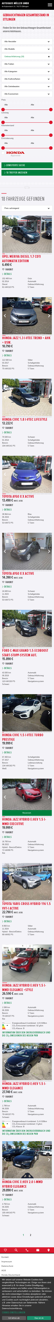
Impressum (6, 1261)
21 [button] (35, 732)
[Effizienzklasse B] (6, 1023)
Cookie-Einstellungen (13, 1312)
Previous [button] (5, 234)
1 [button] (4, 335)
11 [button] (39, 335)
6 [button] (21, 335)
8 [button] (28, 335)
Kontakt (5, 1257)
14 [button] (50, 335)
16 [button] (27, 732)
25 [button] (41, 732)
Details (8, 274)
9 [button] (32, 335)
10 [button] (36, 335)
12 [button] (43, 335)
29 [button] (48, 732)
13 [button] (46, 335)
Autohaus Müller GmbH (15, 3)
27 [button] (44, 732)
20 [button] (33, 732)
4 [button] (14, 335)
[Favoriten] (5, 1250)
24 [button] (39, 732)
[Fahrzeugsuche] (16, 1250)
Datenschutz (7, 1266)
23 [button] (38, 732)
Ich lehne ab (14, 1318)
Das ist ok (39, 1318)
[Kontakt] (37, 1250)
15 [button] (25, 732)
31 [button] (51, 732)
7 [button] (25, 335)
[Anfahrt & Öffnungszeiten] (48, 1250)
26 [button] (43, 732)
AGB (3, 1270)
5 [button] (18, 335)
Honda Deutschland (10, 1275)
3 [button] (11, 335)
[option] (27, 234)
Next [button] (49, 234)
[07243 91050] (27, 1250)
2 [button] (7, 335)
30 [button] (49, 732)
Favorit (9, 269)
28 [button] (46, 732)
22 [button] (36, 732)
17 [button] (28, 732)
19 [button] (31, 732)
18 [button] (30, 732)
